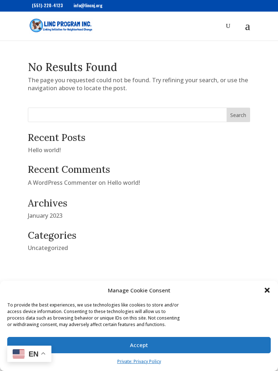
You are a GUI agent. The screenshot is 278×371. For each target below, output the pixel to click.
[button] (267, 290)
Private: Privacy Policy (139, 361)
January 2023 (45, 216)
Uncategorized (48, 248)
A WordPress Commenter (62, 183)
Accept (139, 345)
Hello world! (44, 150)
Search (238, 115)
